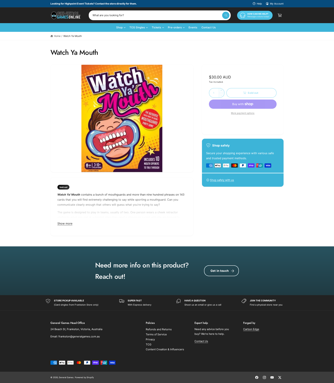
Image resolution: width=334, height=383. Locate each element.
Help (259, 3)
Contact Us (201, 341)
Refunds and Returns (159, 329)
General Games (66, 377)
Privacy (150, 339)
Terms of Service (156, 334)
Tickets (156, 27)
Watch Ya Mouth (72, 35)
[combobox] (159, 15)
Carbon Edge (251, 329)
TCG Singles (137, 27)
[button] (279, 15)
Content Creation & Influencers (165, 349)
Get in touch (219, 271)
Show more (64, 223)
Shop (119, 27)
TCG (148, 344)
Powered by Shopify (84, 377)
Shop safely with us (222, 180)
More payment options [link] (243, 113)
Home (57, 35)
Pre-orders (175, 27)
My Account (277, 3)
